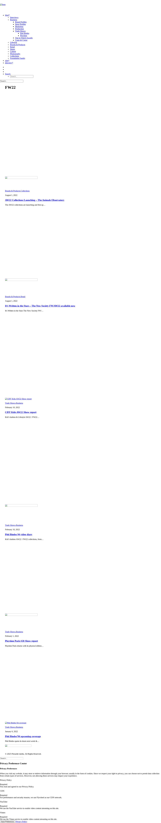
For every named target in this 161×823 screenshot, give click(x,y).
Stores (12, 49)
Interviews (14, 17)
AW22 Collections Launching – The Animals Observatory (34, 200)
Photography (15, 54)
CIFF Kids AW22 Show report (20, 412)
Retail (12, 47)
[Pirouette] (80, 6)
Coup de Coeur (21, 40)
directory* (9, 63)
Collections (14, 56)
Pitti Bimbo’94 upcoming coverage (23, 736)
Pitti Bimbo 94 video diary (18, 534)
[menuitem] (83, 36)
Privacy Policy (21, 821)
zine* (7, 60)
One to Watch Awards (24, 38)
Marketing (19, 26)
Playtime (23, 36)
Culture (13, 51)
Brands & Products (17, 45)
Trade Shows (20, 31)
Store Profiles (20, 24)
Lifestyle (13, 42)
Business (13, 20)
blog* (7, 15)
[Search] (11, 81)
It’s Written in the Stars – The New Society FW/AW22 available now (40, 305)
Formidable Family (17, 58)
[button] (7, 74)
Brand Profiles (21, 22)
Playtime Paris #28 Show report (21, 641)
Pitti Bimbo (24, 33)
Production (19, 29)
